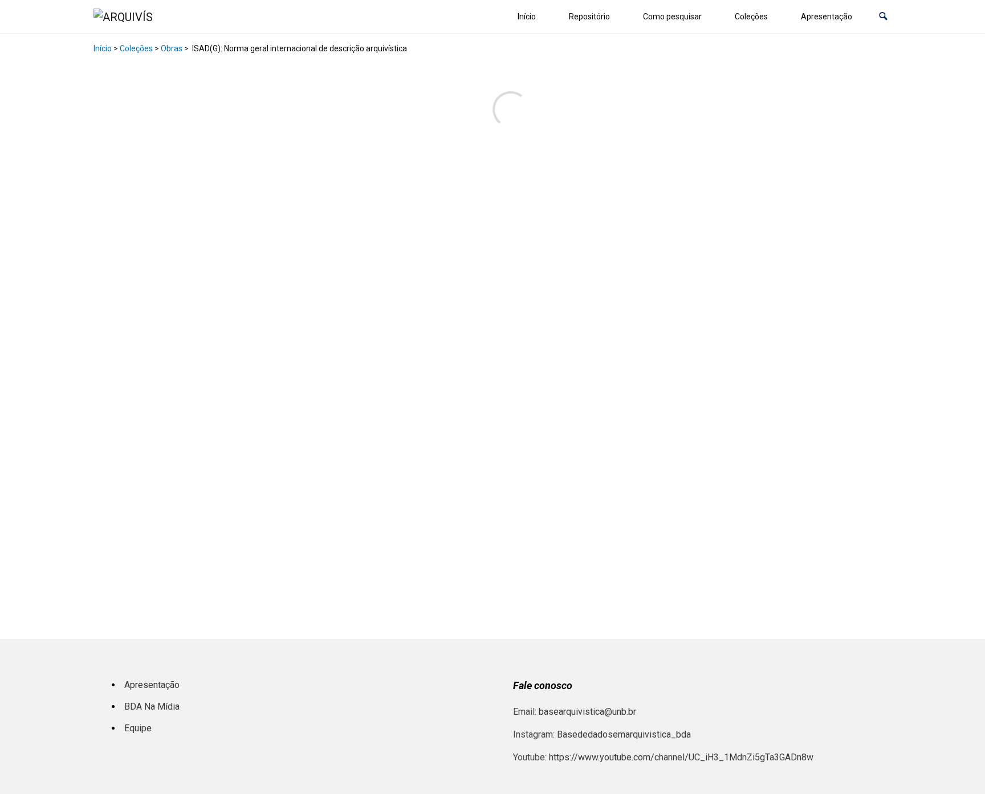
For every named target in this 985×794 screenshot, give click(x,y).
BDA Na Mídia (152, 706)
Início (527, 16)
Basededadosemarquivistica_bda (624, 734)
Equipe (138, 728)
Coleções (751, 16)
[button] (883, 17)
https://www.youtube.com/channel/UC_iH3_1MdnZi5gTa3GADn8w (681, 757)
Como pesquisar (672, 16)
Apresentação (826, 16)
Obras (171, 48)
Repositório (589, 16)
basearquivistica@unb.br (587, 711)
